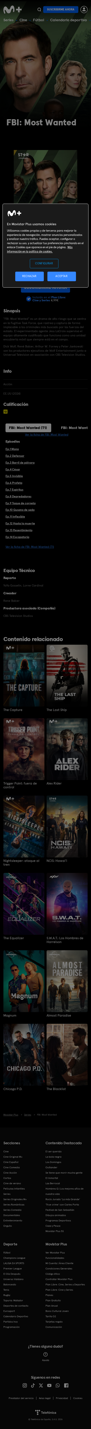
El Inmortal (52, 1178)
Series (8, 20)
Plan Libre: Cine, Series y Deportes (65, 1284)
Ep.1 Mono (12, 449)
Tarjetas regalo (54, 1321)
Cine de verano (12, 1183)
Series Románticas (13, 1204)
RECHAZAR (29, 276)
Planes (49, 1295)
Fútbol (38, 20)
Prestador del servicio (21, 1398)
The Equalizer (13, 938)
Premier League (12, 1268)
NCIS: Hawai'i (57, 861)
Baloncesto (9, 1284)
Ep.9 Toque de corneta (21, 503)
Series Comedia (12, 1209)
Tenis (6, 1289)
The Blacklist (56, 1089)
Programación (11, 1327)
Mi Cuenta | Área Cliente (59, 1263)
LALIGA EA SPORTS (13, 1263)
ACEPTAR (61, 276)
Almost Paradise (59, 1015)
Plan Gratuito (53, 1300)
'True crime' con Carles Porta (62, 1204)
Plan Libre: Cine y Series (59, 1289)
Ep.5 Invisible (14, 476)
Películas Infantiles (14, 1188)
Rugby (6, 1295)
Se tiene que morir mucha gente (64, 1172)
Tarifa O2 (51, 1316)
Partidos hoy (10, 1321)
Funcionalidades (55, 1257)
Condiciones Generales (59, 1268)
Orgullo (7, 1225)
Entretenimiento (12, 1220)
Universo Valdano (13, 1279)
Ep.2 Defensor (15, 455)
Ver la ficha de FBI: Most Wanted (46, 434)
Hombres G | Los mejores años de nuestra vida (65, 1191)
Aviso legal (45, 1398)
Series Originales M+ (15, 1199)
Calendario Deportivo (15, 1316)
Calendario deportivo (68, 20)
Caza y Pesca (53, 1225)
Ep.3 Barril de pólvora (20, 462)
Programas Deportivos (58, 1220)
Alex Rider (54, 783)
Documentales (11, 1215)
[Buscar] (39, 9)
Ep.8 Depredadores (18, 496)
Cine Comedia (11, 1167)
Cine (23, 20)
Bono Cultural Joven (57, 1311)
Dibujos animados (56, 1215)
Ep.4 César (13, 469)
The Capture (12, 710)
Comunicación (54, 1327)
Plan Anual (52, 1305)
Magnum (9, 1015)
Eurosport (9, 1311)
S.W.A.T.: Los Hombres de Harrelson (65, 940)
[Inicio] (12, 10)
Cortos (7, 1178)
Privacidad (62, 1398)
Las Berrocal (53, 1183)
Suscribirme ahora (60, 9)
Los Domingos (53, 1162)
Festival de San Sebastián (60, 1209)
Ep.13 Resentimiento (19, 530)
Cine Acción (10, 1172)
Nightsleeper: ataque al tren (21, 863)
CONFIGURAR (44, 263)
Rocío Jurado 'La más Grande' (63, 1199)
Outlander (51, 1167)
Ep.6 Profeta (14, 482)
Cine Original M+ (12, 1156)
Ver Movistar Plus (55, 1252)
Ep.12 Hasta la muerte (20, 523)
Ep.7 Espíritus (14, 489)
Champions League (14, 1257)
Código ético (53, 1273)
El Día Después (11, 1273)
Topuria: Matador (13, 1300)
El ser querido (54, 1151)
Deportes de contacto (15, 1305)
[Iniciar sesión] (84, 9)
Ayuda (45, 1360)
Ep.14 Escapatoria (17, 537)
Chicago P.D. (12, 1089)
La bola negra (53, 1156)
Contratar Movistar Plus (59, 1279)
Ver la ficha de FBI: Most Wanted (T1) (30, 546)
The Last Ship (57, 710)
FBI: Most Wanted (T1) (28, 427)
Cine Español (10, 1162)
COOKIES (77, 1398)
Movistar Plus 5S (55, 1231)
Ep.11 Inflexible (15, 516)
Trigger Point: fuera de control (20, 785)
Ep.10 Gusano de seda (20, 509)
